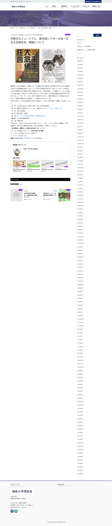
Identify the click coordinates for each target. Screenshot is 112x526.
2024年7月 (80, 95)
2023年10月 (80, 123)
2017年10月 (80, 326)
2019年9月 (80, 247)
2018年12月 (80, 278)
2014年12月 (80, 443)
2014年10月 (80, 449)
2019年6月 (80, 257)
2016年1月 (80, 398)
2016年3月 (80, 391)
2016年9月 (80, 370)
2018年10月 (80, 284)
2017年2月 (80, 353)
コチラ (25, 507)
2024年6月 (80, 99)
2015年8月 (80, 415)
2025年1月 (80, 82)
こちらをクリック (29, 138)
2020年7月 (80, 216)
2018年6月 (80, 298)
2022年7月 (80, 154)
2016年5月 (80, 384)
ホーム (82, 1)
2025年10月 (80, 75)
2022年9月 (80, 147)
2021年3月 (80, 188)
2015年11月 (80, 405)
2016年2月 (80, 394)
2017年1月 (80, 357)
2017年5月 (80, 343)
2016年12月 (80, 360)
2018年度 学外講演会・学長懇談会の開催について (30, 195)
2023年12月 (80, 116)
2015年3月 (80, 432)
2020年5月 (80, 219)
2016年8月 (80, 374)
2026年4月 (80, 68)
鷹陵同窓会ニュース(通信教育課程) (33, 166)
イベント (79, 53)
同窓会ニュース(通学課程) (84, 46)
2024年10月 (80, 89)
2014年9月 (80, 453)
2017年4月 (80, 346)
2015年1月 (80, 439)
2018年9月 (80, 288)
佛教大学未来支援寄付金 (94, 1)
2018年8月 (80, 291)
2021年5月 (80, 185)
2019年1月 (80, 274)
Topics (67, 34)
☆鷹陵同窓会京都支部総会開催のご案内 (33, 170)
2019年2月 (80, 271)
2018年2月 (80, 312)
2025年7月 (80, 78)
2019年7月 (80, 253)
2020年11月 (80, 202)
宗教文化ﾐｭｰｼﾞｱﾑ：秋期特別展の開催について (49, 195)
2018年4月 (80, 305)
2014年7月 (80, 460)
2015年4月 (80, 429)
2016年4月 (80, 388)
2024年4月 (80, 106)
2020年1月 (80, 233)
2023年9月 (80, 126)
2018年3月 (80, 309)
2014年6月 (80, 463)
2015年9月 (80, 412)
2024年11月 (80, 85)
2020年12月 (80, 199)
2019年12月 (80, 236)
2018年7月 (80, 295)
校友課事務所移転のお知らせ (61, 169)
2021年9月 (80, 174)
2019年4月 (80, 264)
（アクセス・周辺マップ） (55, 108)
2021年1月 (80, 195)
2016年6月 (80, 381)
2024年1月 (80, 113)
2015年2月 (80, 436)
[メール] (16, 511)
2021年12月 (80, 168)
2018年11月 (80, 281)
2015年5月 (80, 425)
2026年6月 (80, 64)
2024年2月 (80, 109)
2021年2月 (80, 192)
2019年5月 (80, 260)
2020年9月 (80, 209)
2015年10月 (80, 408)
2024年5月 (80, 102)
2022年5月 (80, 161)
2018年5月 (80, 302)
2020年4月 (80, 223)
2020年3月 (80, 226)
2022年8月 (80, 150)
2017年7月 (80, 336)
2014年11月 (80, 446)
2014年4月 (80, 470)
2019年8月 (80, 250)
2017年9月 (80, 329)
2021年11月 (80, 171)
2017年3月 (80, 350)
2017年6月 (80, 339)
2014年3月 (80, 473)
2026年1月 (80, 71)
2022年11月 (80, 140)
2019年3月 (80, 267)
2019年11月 (80, 240)
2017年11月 (80, 322)
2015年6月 (80, 422)
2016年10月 (80, 367)
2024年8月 (80, 92)
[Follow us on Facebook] (12, 511)
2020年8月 (80, 212)
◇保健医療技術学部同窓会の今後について (47, 170)
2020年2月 (80, 229)
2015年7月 (80, 419)
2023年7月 (80, 130)
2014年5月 (80, 467)
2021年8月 (80, 178)
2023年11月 (80, 119)
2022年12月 (80, 137)
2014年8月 (80, 456)
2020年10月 (80, 205)
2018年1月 (80, 315)
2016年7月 (80, 377)
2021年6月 (80, 181)
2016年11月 (80, 363)
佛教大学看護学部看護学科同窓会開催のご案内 (19, 170)
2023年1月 (80, 133)
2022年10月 (80, 143)
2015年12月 (80, 401)
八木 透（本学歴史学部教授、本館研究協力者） (31, 116)
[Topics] (16, 192)
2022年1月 (80, 164)
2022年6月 (80, 157)
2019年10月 (80, 243)
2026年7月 (80, 61)
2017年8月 (80, 333)
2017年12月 (80, 319)
